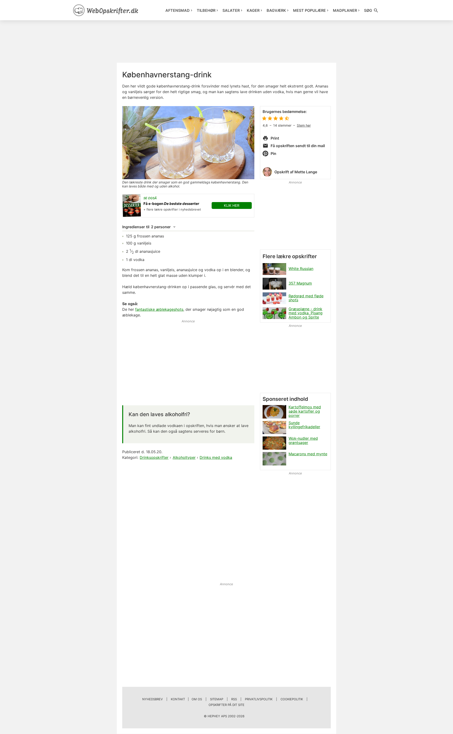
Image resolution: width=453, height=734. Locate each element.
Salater (231, 10)
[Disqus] (188, 522)
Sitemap (216, 699)
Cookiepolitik (292, 699)
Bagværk (276, 10)
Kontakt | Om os (186, 699)
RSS (234, 699)
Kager (253, 10)
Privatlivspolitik (259, 699)
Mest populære (309, 10)
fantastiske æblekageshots (159, 309)
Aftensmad (177, 10)
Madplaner (345, 10)
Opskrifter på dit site (226, 705)
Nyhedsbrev (152, 699)
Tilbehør (206, 10)
